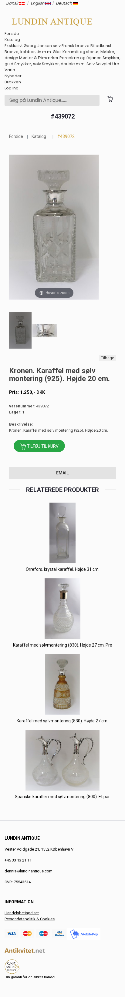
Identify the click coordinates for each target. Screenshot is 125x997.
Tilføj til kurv (42, 446)
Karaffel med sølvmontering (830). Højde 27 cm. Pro (62, 645)
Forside (12, 33)
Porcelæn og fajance (80, 58)
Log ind (12, 88)
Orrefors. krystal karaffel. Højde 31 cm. (63, 569)
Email (62, 472)
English (38, 3)
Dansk (12, 3)
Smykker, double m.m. (64, 64)
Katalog (12, 39)
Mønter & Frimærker (39, 58)
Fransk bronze (76, 46)
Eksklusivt (14, 46)
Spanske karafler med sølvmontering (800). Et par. (62, 796)
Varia (10, 70)
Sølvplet (103, 64)
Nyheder (13, 76)
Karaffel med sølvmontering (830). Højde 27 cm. (62, 720)
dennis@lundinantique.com (28, 871)
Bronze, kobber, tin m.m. (28, 52)
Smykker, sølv (27, 64)
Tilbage (107, 358)
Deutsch (64, 3)
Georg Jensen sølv (42, 46)
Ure (115, 64)
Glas (57, 52)
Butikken (13, 82)
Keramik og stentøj (81, 52)
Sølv (90, 64)
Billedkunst (100, 46)
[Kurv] (110, 99)
